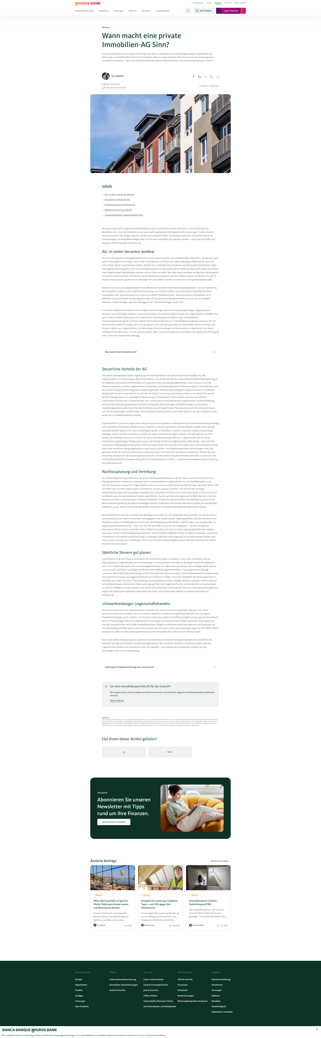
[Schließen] (317, 1029)
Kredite (79, 990)
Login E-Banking (231, 11)
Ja (124, 752)
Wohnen (133, 10)
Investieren (104, 10)
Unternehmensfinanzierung (122, 979)
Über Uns (228, 3)
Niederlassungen (186, 995)
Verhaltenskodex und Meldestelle (159, 1006)
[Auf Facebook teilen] (193, 76)
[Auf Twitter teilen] (205, 76)
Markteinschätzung (84, 10)
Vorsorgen (119, 10)
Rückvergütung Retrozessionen (193, 1001)
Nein (170, 752)
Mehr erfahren (117, 700)
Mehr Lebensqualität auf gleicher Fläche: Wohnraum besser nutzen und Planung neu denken (110, 904)
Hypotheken (81, 984)
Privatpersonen (198, 3)
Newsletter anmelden (222, 1011)
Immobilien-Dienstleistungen (123, 984)
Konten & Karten (117, 990)
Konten (78, 979)
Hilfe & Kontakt (240, 3)
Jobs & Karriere (150, 990)
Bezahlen (146, 10)
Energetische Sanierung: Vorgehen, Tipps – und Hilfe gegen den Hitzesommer (159, 904)
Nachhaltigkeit (162, 10)
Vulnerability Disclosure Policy (158, 1001)
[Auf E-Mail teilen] (217, 76)
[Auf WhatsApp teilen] (211, 76)
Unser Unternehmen (153, 979)
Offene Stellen (150, 995)
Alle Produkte (82, 1006)
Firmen (209, 3)
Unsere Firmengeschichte (155, 984)
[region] (160, 1032)
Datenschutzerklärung (155, 1035)
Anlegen (79, 995)
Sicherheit (182, 990)
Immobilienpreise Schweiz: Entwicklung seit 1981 (203, 902)
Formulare (183, 984)
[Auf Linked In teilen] (199, 76)
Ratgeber (218, 3)
